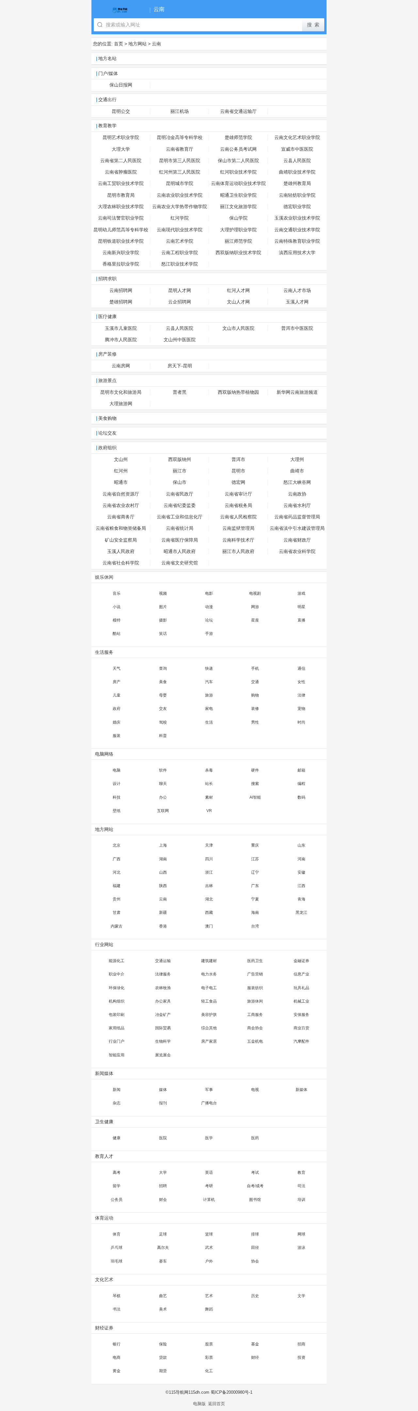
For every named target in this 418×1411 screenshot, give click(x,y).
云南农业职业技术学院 (179, 195)
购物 (255, 695)
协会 (255, 1261)
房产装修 (107, 354)
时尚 (301, 722)
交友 (163, 708)
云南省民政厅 (179, 494)
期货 (163, 1371)
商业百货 (301, 1028)
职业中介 (116, 974)
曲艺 (163, 1296)
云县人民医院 (297, 160)
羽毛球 (116, 1261)
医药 (255, 1138)
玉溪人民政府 (121, 551)
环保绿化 (116, 988)
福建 (117, 885)
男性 (255, 722)
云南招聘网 (120, 290)
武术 (209, 1247)
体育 (117, 1234)
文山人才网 (238, 301)
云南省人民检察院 (238, 516)
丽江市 (179, 470)
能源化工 (116, 961)
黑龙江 (301, 912)
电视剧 (255, 593)
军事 (209, 1089)
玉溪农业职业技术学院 (297, 218)
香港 (163, 926)
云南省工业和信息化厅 (179, 516)
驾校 (163, 722)
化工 (209, 1371)
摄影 (163, 620)
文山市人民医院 (238, 328)
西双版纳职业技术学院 (238, 252)
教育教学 (107, 125)
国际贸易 (163, 1028)
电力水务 (209, 974)
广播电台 (209, 1103)
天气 (117, 668)
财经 (255, 1357)
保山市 (179, 482)
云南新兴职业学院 (121, 252)
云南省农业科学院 (297, 551)
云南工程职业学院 (179, 252)
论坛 (209, 620)
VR (209, 810)
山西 (163, 872)
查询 (163, 668)
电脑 (117, 770)
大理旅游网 (120, 403)
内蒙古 (116, 926)
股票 (209, 1344)
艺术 (209, 1296)
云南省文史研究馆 (179, 562)
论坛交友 (107, 433)
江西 (301, 885)
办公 (163, 797)
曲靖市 (297, 470)
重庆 (255, 845)
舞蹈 (209, 1309)
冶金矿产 (163, 1014)
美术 (163, 1309)
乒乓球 (116, 1247)
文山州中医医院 (180, 339)
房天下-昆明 (180, 365)
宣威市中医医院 (297, 149)
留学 (117, 1186)
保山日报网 (120, 85)
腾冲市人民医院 (121, 339)
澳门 (209, 926)
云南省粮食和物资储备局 (121, 528)
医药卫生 (255, 961)
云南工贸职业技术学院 (121, 183)
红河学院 (179, 218)
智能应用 (116, 1055)
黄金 (117, 1371)
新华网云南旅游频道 (297, 392)
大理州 (297, 459)
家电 (209, 708)
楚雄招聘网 (120, 301)
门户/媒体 (108, 73)
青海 (301, 899)
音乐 (117, 593)
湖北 (209, 899)
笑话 (163, 633)
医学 (209, 1138)
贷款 (163, 1357)
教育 (301, 1172)
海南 (255, 912)
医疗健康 (107, 316)
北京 (117, 845)
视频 (163, 593)
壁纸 (117, 810)
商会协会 (255, 1028)
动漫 (209, 607)
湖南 (163, 859)
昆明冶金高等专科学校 (179, 137)
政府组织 (107, 447)
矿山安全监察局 (121, 540)
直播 (301, 620)
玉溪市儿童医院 (121, 328)
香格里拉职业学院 (121, 264)
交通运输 (163, 961)
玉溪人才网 (297, 301)
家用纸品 (116, 1028)
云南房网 (121, 365)
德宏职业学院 (297, 206)
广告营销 (255, 974)
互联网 (163, 810)
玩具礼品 (301, 988)
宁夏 (255, 899)
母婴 (163, 695)
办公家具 (163, 1001)
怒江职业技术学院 (179, 264)
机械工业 (301, 1001)
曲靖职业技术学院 (297, 172)
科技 (117, 797)
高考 (117, 1172)
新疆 (163, 912)
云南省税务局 (238, 505)
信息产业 (301, 974)
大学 (163, 1172)
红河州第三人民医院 (179, 172)
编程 (301, 783)
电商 (117, 1357)
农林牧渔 (163, 988)
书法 (117, 1309)
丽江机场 (179, 111)
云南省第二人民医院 (120, 160)
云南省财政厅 (297, 540)
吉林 (209, 885)
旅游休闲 (255, 1001)
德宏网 (238, 482)
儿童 (117, 695)
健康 (117, 1138)
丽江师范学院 (238, 241)
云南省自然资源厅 (121, 494)
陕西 (163, 885)
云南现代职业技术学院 (179, 229)
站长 (209, 783)
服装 (117, 735)
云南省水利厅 (297, 505)
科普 (163, 735)
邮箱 (301, 770)
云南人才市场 (297, 290)
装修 (255, 708)
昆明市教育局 (121, 195)
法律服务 (163, 974)
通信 (301, 668)
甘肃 (117, 912)
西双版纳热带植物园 (238, 392)
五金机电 (255, 1041)
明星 (301, 607)
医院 (163, 1138)
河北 (117, 872)
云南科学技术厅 (238, 540)
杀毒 (209, 770)
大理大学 (121, 149)
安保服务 (301, 1014)
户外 (209, 1261)
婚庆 (117, 722)
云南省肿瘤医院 (121, 172)
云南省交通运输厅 (238, 111)
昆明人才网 (179, 290)
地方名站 (107, 58)
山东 (301, 845)
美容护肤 (209, 1014)
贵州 (117, 899)
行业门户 (116, 1041)
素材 (209, 797)
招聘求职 (107, 278)
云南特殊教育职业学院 (297, 241)
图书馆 (255, 1199)
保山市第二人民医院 (238, 160)
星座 (255, 620)
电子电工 (209, 988)
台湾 (255, 926)
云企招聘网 (179, 301)
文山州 (121, 459)
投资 (301, 1357)
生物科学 (163, 1041)
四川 (209, 859)
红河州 (121, 470)
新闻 (117, 1089)
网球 (301, 1234)
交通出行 (107, 99)
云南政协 (297, 494)
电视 (255, 1089)
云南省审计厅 (238, 494)
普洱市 (238, 459)
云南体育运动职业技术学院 (238, 183)
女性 (301, 682)
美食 (163, 682)
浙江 (209, 872)
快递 (209, 668)
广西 (117, 859)
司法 (301, 1186)
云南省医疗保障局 (179, 540)
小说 (117, 607)
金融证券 (301, 961)
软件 (163, 770)
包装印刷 (116, 1014)
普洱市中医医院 (297, 328)
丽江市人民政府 (238, 551)
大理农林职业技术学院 (121, 206)
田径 (255, 1247)
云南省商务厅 (121, 516)
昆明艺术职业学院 (121, 137)
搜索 (255, 783)
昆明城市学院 (179, 183)
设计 (117, 783)
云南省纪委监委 (180, 505)
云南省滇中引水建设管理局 (297, 528)
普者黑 (179, 392)
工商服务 (255, 1014)
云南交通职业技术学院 (297, 229)
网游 (255, 607)
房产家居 (209, 1041)
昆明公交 (121, 111)
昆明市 (238, 470)
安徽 (301, 872)
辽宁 (255, 872)
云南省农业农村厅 (121, 505)
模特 (117, 620)
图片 (163, 607)
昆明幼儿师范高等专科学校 (120, 229)
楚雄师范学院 (238, 137)
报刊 (163, 1103)
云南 (156, 43)
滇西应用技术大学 (297, 252)
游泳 (301, 1247)
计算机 (209, 1199)
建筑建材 (209, 961)
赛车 (163, 1261)
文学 (301, 1296)
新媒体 (301, 1089)
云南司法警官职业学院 (121, 218)
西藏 (209, 912)
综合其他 (209, 1028)
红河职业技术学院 (238, 172)
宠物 (301, 708)
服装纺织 (255, 988)
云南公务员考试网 (238, 149)
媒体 (163, 1089)
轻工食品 (209, 1001)
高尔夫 (163, 1247)
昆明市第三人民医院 (179, 160)
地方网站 (137, 43)
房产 (117, 682)
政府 (117, 708)
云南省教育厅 (179, 149)
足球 (163, 1234)
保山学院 (238, 218)
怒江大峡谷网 (297, 482)
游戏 (301, 593)
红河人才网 (238, 290)
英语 (209, 1172)
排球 (255, 1234)
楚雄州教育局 (297, 183)
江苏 (255, 859)
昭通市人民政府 (180, 551)
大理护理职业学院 (238, 229)
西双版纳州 (179, 459)
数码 (301, 797)
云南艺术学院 (179, 241)
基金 (255, 1344)
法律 (301, 695)
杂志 (117, 1103)
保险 (163, 1344)
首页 (118, 43)
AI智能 (255, 797)
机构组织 (116, 1001)
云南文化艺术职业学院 (297, 137)
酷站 (117, 633)
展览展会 (163, 1055)
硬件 (255, 770)
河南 (301, 859)
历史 (255, 1296)
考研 (209, 1186)
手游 (209, 633)
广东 (255, 885)
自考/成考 (255, 1186)
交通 (255, 682)
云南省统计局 (179, 528)
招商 (301, 1344)
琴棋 (117, 1296)
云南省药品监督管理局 (297, 516)
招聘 (163, 1186)
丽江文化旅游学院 (238, 206)
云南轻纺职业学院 (297, 195)
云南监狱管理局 (238, 528)
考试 (255, 1172)
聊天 (163, 783)
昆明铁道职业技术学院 (121, 241)
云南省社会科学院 (121, 562)
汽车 (209, 682)
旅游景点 (107, 380)
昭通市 (121, 482)
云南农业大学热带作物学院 (179, 206)
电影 (209, 593)
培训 (301, 1199)
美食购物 (107, 418)
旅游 (209, 695)
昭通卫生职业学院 (238, 195)
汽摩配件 (301, 1041)
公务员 (116, 1199)
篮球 (209, 1234)
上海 (163, 845)
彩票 (209, 1357)
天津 (209, 845)
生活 (209, 722)
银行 (117, 1344)
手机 (255, 668)
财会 (163, 1199)
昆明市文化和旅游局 (120, 392)
